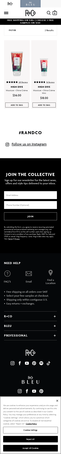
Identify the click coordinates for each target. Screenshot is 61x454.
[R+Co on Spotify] (41, 363)
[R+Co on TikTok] (48, 363)
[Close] (57, 400)
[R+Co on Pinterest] (34, 363)
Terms (10, 239)
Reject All (30, 439)
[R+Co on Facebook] (20, 363)
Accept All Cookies (30, 448)
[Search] (49, 13)
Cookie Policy (31, 424)
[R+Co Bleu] (30, 3)
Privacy (17, 239)
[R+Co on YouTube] (27, 363)
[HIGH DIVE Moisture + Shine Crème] (17, 58)
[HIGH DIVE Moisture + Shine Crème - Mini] (44, 58)
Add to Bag (17, 105)
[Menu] (6, 13)
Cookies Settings (30, 430)
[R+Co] (10, 3)
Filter (12, 30)
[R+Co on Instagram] (12, 363)
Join (30, 216)
